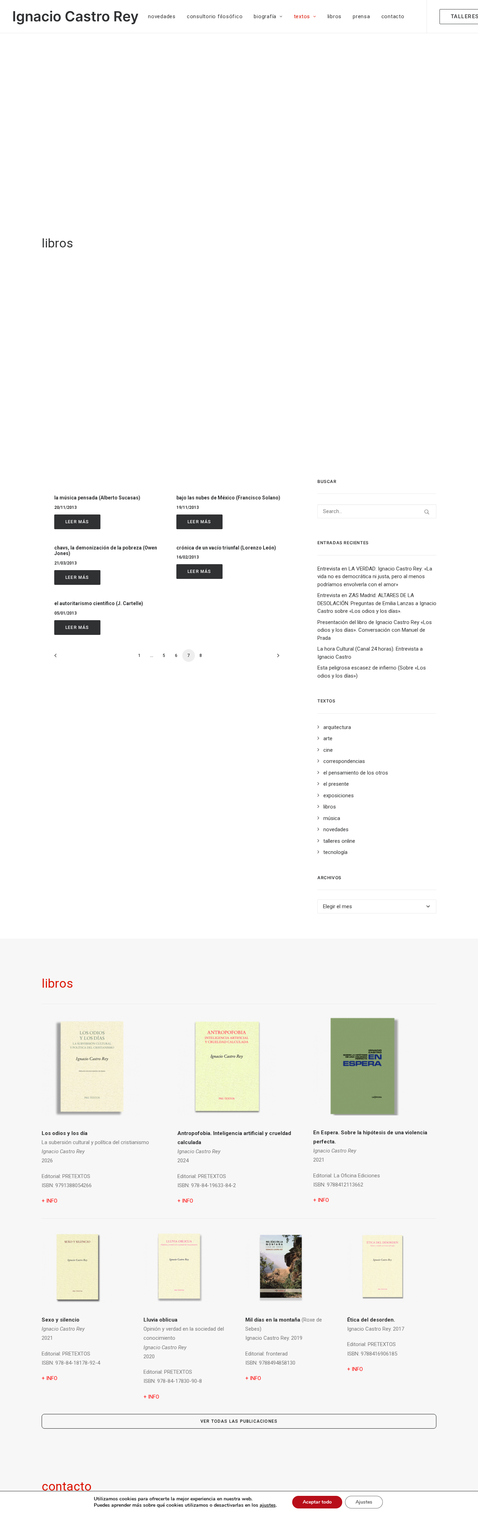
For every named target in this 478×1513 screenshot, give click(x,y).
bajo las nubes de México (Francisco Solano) (228, 497)
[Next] (276, 657)
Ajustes (364, 1502)
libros (335, 16)
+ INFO (185, 1201)
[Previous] (63, 657)
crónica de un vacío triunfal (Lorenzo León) (226, 548)
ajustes (268, 1505)
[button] (427, 512)
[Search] (376, 511)
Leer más (77, 521)
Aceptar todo (317, 1502)
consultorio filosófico (215, 16)
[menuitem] (162, 16)
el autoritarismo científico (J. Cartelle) (98, 603)
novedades (162, 16)
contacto (393, 16)
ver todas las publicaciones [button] (239, 1421)
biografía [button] (265, 16)
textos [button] (302, 16)
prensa (361, 16)
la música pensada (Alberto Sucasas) (97, 497)
